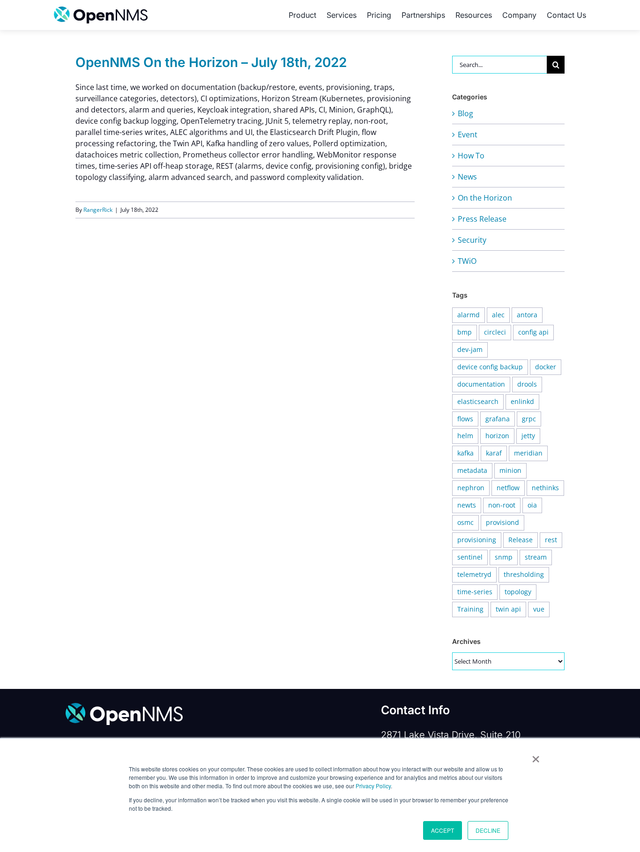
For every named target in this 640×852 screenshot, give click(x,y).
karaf (494, 452)
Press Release (482, 219)
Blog (465, 113)
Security (472, 240)
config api (533, 332)
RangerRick (97, 210)
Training (470, 609)
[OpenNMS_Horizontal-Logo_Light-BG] (101, 10)
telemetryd (474, 574)
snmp (504, 557)
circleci (495, 332)
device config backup (490, 366)
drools (527, 384)
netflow (508, 487)
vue (538, 609)
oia (532, 505)
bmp (464, 332)
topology (518, 591)
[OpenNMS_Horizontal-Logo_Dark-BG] (124, 707)
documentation (481, 384)
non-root (501, 505)
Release (520, 539)
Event (467, 134)
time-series (474, 591)
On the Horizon (485, 198)
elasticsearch (478, 401)
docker (545, 366)
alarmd (468, 314)
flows (465, 418)
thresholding (524, 574)
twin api (508, 609)
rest (551, 539)
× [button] (535, 756)
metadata (472, 470)
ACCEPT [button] (442, 830)
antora (527, 314)
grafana (497, 418)
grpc (529, 418)
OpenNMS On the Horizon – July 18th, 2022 (211, 62)
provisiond (502, 522)
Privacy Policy (373, 786)
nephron (470, 487)
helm (465, 435)
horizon (497, 435)
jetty (528, 435)
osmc (465, 522)
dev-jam (470, 349)
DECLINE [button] (488, 830)
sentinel (470, 557)
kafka (465, 452)
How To (471, 155)
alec (498, 314)
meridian (528, 452)
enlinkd (522, 401)
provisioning (476, 539)
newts (466, 505)
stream (536, 557)
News (467, 177)
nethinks (545, 487)
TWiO (467, 261)
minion (510, 470)
